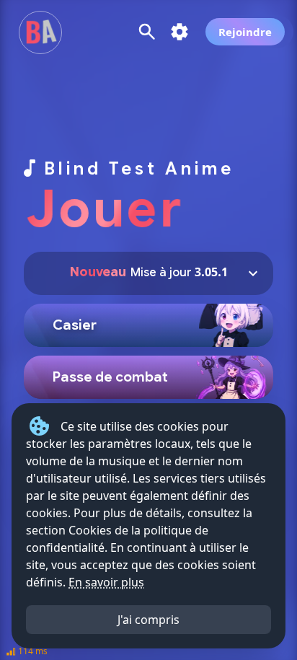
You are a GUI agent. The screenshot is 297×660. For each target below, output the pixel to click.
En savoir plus (106, 582)
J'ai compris (148, 620)
